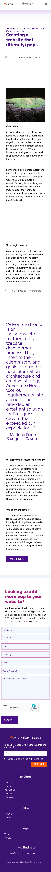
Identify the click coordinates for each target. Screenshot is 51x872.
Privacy (7, 838)
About (9, 786)
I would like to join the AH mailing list (24, 759)
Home (9, 782)
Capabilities (9, 790)
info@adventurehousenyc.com (25, 853)
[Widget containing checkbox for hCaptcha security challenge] (20, 707)
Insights (9, 793)
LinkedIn (8, 814)
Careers (9, 797)
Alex (26, 621)
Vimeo (8, 817)
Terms (7, 834)
